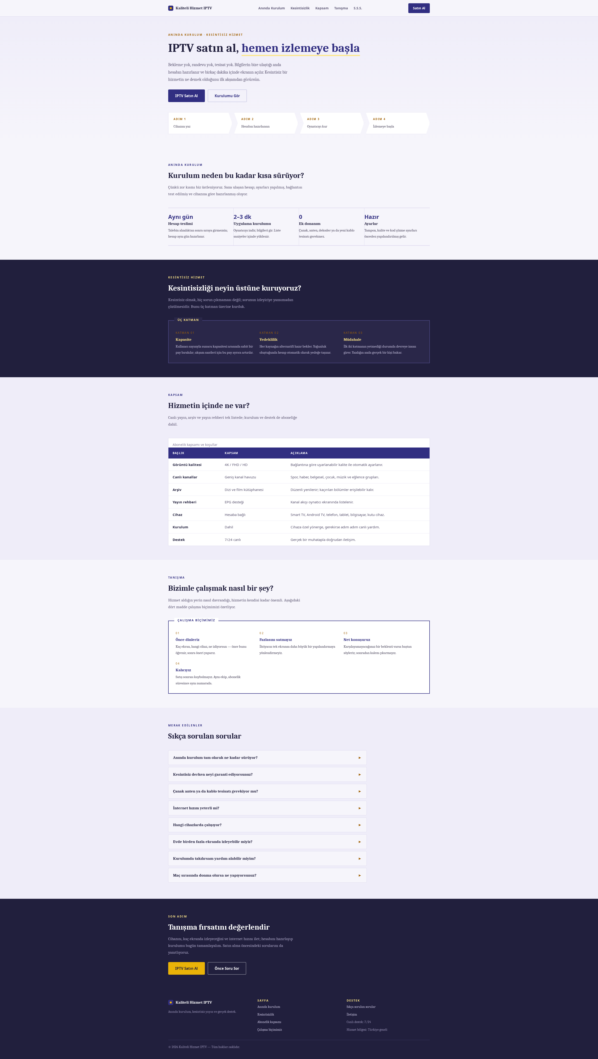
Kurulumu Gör (227, 95)
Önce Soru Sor (227, 968)
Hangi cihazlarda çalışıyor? (197, 825)
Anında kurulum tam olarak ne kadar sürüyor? (215, 757)
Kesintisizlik (300, 8)
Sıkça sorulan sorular (361, 1007)
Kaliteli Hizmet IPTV (194, 8)
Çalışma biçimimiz (269, 1030)
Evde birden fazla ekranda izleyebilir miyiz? (213, 841)
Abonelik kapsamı (269, 1022)
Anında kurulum (268, 1007)
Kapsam (322, 8)
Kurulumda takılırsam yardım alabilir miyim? (214, 858)
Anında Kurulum (271, 8)
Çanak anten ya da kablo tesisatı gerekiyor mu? (215, 791)
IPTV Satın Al (186, 95)
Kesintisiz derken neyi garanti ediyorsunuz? (213, 774)
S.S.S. (358, 8)
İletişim (352, 1014)
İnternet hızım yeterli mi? (196, 808)
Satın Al (419, 8)
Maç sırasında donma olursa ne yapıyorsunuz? (214, 875)
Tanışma (341, 8)
